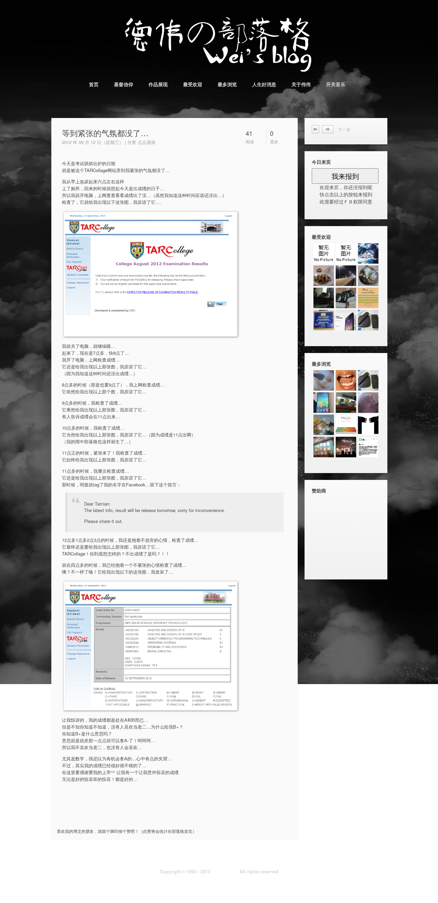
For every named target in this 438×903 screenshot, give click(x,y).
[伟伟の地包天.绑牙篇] (346, 380)
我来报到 (345, 176)
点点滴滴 (146, 142)
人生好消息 (264, 84)
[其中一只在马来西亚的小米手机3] (323, 402)
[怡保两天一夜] (323, 320)
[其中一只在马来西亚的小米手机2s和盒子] (368, 320)
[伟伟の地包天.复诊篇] (368, 402)
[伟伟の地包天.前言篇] (323, 447)
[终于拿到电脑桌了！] (346, 298)
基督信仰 (123, 84)
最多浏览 (227, 84)
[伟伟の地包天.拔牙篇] (346, 402)
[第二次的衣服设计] (368, 425)
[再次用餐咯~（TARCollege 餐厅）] (323, 275)
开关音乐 (335, 84)
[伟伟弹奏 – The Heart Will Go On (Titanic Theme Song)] (368, 253)
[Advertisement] (139, 814)
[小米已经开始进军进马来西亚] (368, 447)
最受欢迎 (192, 84)
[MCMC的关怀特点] (346, 447)
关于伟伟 (301, 84)
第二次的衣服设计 (316, 129)
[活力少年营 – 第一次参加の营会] (323, 253)
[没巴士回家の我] (346, 275)
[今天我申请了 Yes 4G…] (323, 425)
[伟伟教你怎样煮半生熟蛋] (323, 380)
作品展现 (158, 84)
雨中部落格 (330, 129)
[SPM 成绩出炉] (346, 253)
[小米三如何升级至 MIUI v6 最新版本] (346, 425)
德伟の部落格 (224, 871)
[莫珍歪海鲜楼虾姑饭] (368, 275)
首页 (94, 84)
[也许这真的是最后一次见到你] (323, 298)
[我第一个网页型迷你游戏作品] (368, 298)
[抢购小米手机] (346, 320)
